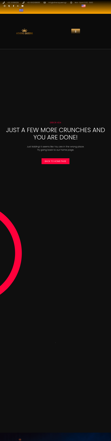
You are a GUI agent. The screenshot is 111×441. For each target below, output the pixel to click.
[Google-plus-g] (18, 6)
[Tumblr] (9, 6)
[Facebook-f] (13, 6)
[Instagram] (4, 6)
